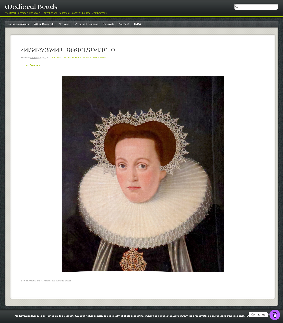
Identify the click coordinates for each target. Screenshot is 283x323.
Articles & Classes (86, 24)
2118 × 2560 (54, 57)
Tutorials (108, 24)
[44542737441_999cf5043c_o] (143, 274)
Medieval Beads (31, 7)
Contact (124, 24)
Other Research (44, 24)
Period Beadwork (18, 24)
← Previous (33, 65)
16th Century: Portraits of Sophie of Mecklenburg (84, 57)
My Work (64, 24)
